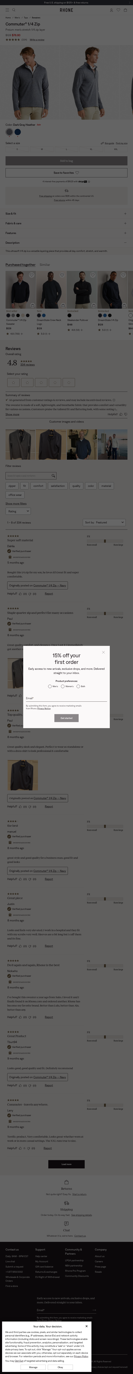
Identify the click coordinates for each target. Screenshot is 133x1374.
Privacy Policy (81, 1356)
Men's (55, 686)
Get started (66, 718)
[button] (103, 652)
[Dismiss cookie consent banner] (86, 1326)
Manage (33, 1367)
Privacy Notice (44, 708)
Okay (60, 1367)
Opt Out (19, 1360)
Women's (69, 686)
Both (83, 686)
